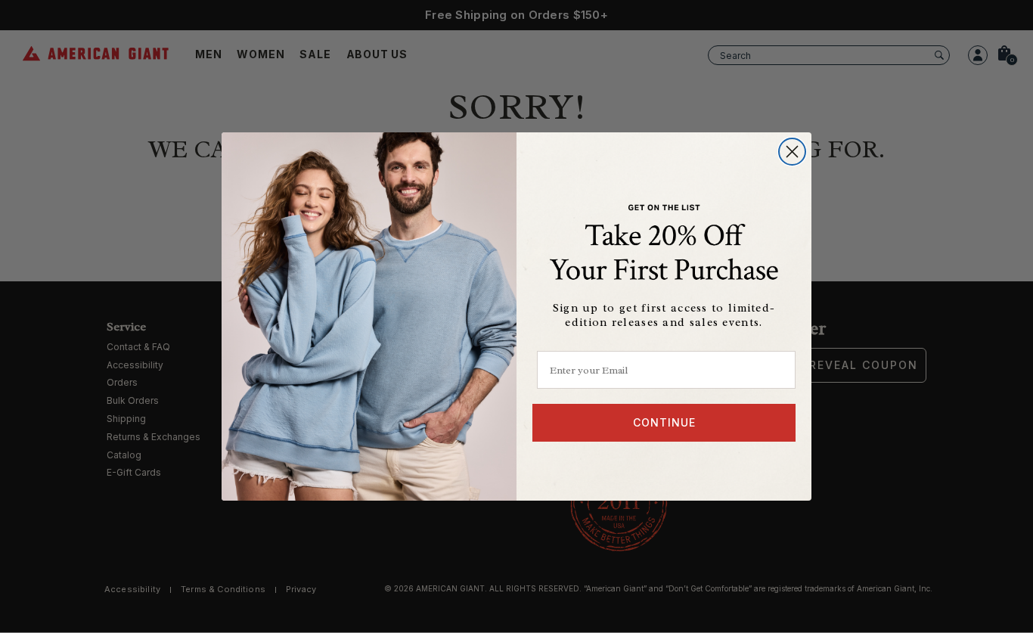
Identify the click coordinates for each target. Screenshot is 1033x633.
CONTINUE (664, 422)
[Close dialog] (792, 151)
